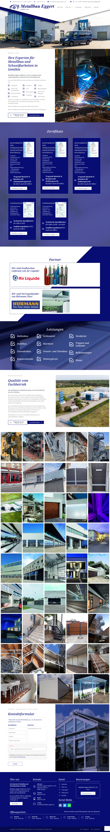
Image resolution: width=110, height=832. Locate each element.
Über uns (68, 7)
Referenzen (88, 7)
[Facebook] (60, 805)
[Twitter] (65, 805)
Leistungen (78, 7)
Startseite (60, 7)
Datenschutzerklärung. (20, 757)
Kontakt (96, 7)
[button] (69, 7)
